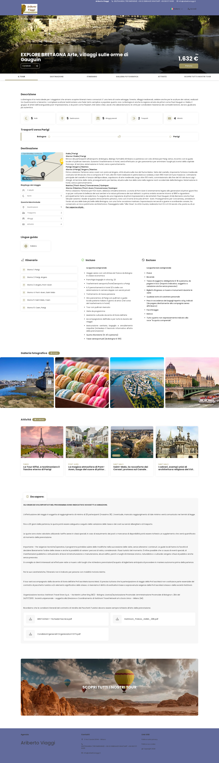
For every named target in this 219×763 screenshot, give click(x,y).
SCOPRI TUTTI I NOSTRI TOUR (197, 76)
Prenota (188, 66)
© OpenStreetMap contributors (31, 153)
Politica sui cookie (148, 744)
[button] (2, 77)
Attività (162, 76)
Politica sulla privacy (150, 739)
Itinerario (92, 76)
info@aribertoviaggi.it (187, 1)
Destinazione (56, 76)
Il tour (21, 76)
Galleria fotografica (127, 76)
